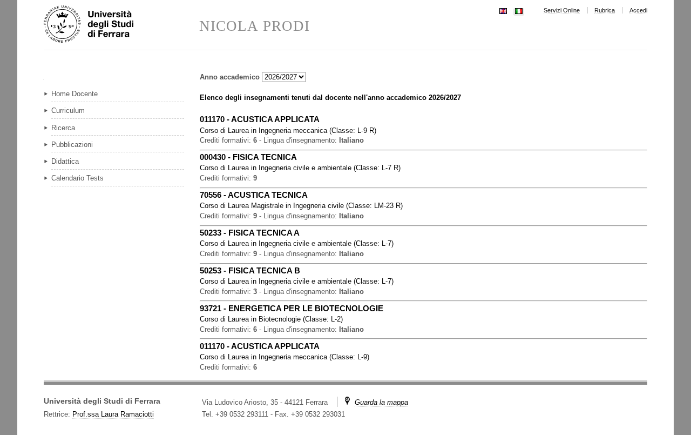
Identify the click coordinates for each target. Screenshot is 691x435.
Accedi (638, 10)
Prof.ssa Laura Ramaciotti (113, 414)
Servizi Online (562, 10)
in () (288, 130)
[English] (503, 10)
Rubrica (604, 10)
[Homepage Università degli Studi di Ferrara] (121, 24)
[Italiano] (519, 10)
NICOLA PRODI (254, 26)
